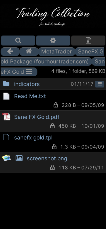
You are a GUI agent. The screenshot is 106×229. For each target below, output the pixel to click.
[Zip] (88, 41)
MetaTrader (56, 51)
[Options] (53, 41)
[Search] (18, 41)
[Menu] (99, 84)
